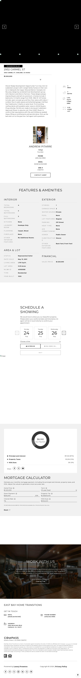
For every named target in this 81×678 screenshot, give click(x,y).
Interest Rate (8, 499)
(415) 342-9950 (40, 158)
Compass (68, 644)
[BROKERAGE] (18, 671)
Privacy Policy (61, 666)
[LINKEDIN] (22, 671)
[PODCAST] (31, 671)
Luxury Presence (21, 666)
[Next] (64, 333)
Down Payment (9, 493)
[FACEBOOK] (5, 671)
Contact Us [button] (40, 581)
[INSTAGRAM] (9, 671)
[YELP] (26, 671)
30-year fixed (45, 490)
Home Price (8, 488)
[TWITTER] (14, 671)
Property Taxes (14, 459)
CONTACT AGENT (40, 175)
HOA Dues (44, 499)
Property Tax (45, 493)
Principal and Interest (17, 456)
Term (43, 488)
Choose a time (25, 341)
